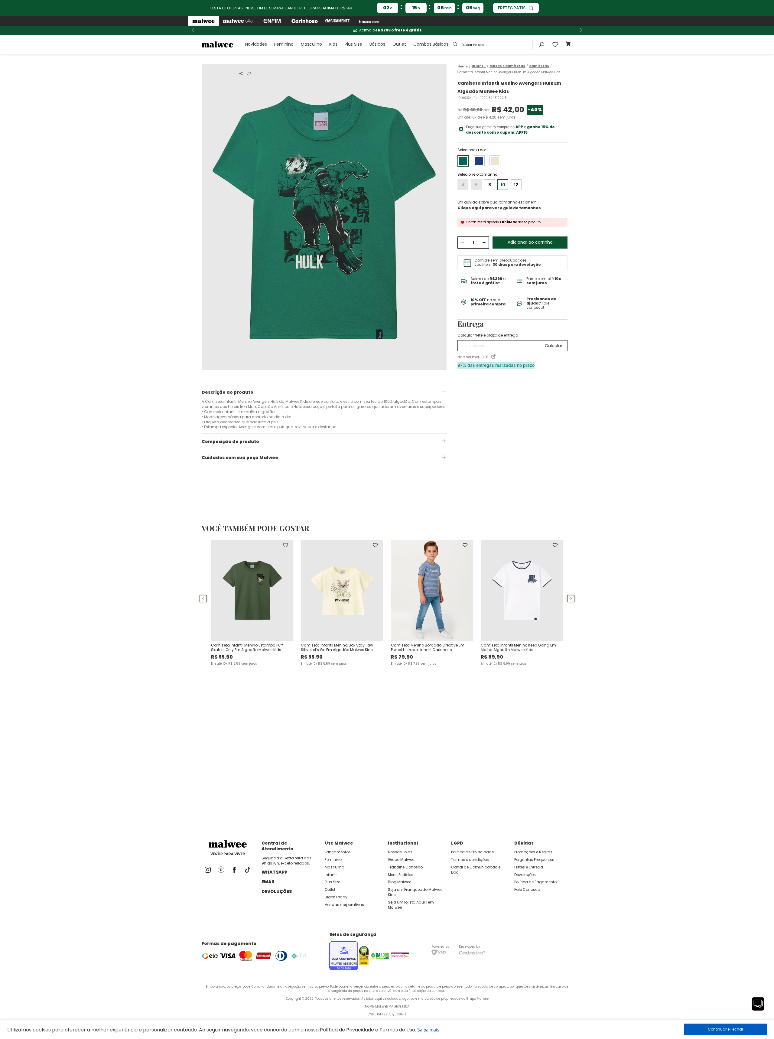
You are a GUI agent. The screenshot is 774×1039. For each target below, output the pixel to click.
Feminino (284, 44)
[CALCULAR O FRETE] (553, 345)
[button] (241, 73)
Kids (333, 44)
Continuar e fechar (725, 1029)
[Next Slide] (581, 30)
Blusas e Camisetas (507, 66)
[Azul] (479, 161)
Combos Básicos (430, 44)
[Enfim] (272, 21)
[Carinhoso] (304, 21)
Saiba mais (428, 1029)
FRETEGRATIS (511, 8)
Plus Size (353, 44)
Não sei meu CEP (472, 357)
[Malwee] (203, 21)
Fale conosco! (537, 305)
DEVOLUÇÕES (277, 891)
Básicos (377, 44)
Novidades (256, 44)
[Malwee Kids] (237, 21)
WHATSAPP (274, 872)
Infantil (479, 66)
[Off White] (495, 161)
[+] (484, 242)
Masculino (311, 44)
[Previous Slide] (193, 30)
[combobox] (490, 44)
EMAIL (268, 882)
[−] (462, 242)
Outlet (399, 44)
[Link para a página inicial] (462, 66)
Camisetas (539, 66)
